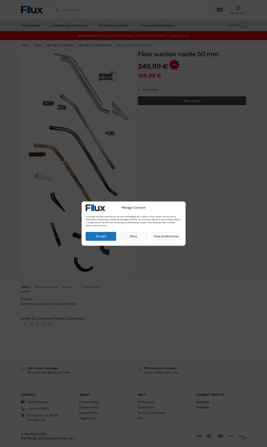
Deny (133, 236)
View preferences (166, 236)
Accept (101, 236)
